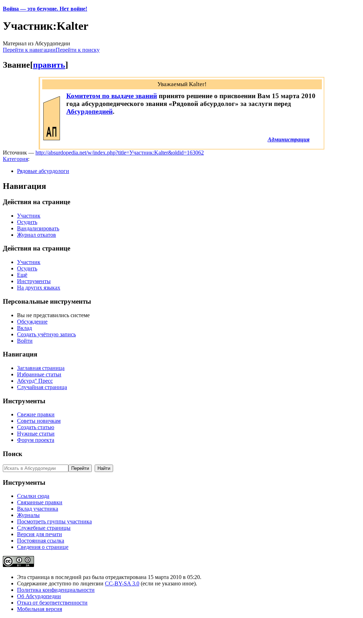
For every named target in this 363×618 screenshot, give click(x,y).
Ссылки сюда (33, 496)
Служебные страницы (44, 528)
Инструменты (34, 281)
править (49, 64)
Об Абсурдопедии (39, 596)
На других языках (38, 288)
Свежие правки (36, 414)
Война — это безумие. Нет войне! (45, 9)
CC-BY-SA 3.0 (122, 583)
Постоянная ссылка (40, 541)
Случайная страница (42, 387)
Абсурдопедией (89, 111)
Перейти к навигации (29, 50)
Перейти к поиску (78, 50)
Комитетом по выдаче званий (111, 96)
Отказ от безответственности (52, 603)
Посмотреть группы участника (54, 521)
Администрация (288, 139)
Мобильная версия (39, 609)
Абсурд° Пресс (35, 381)
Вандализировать (38, 228)
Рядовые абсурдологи (43, 171)
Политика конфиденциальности (56, 590)
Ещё (22, 275)
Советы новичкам (39, 421)
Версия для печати (39, 534)
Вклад (24, 328)
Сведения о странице (42, 547)
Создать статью (35, 427)
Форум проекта (35, 440)
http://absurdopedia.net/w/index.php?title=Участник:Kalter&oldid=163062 (119, 153)
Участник (28, 216)
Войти (25, 341)
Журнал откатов (36, 235)
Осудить (27, 222)
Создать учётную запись (46, 334)
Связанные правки (39, 502)
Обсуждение (32, 322)
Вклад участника (37, 509)
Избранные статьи (39, 374)
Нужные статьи (36, 434)
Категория (15, 159)
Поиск (12, 453)
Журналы (28, 515)
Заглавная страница (41, 368)
